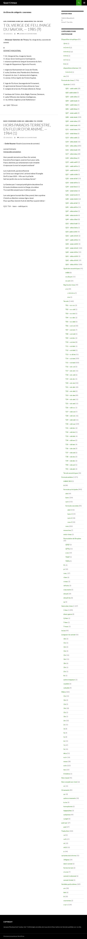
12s (64, 700)
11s (64, 696)
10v (64, 639)
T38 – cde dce (70, 457)
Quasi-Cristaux (10, 2)
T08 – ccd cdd (70, 334)
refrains (66, 585)
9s (64, 749)
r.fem (65, 577)
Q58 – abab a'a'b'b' (71, 244)
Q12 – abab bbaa (71, 133)
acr (4, 21)
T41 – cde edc (70, 469)
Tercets (66, 301)
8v (64, 675)
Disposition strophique (69, 39)
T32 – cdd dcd (70, 432)
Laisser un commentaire (28, 34)
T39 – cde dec (70, 461)
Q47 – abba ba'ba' (71, 211)
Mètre (63, 692)
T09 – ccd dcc (70, 338)
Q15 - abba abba (27, 121)
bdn (64, 892)
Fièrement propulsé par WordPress (13, 936)
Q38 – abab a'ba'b (71, 199)
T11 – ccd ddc (70, 346)
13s (64, 704)
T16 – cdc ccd (70, 367)
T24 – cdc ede (70, 399)
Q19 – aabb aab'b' (71, 162)
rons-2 (70, 522)
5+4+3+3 (68, 72)
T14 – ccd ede (70, 358)
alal (66, 493)
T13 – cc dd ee (70, 354)
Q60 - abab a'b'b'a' (27, 21)
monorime (67, 530)
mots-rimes (67, 534)
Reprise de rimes (69, 285)
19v (64, 667)
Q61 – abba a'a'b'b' (71, 256)
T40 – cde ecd (70, 465)
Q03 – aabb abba (71, 97)
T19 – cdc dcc (70, 379)
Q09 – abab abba (71, 121)
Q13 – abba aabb (71, 138)
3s (64, 729)
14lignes (66, 860)
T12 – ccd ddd (70, 350)
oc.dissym (68, 277)
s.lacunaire (67, 590)
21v (64, 671)
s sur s (65, 905)
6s (64, 741)
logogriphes (67, 810)
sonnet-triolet (68, 880)
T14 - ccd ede (38, 121)
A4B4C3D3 (67, 481)
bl (64, 485)
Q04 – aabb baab (71, 101)
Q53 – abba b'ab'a (71, 228)
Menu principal (84, 2)
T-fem (65, 622)
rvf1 (64, 839)
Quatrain (66, 84)
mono (65, 761)
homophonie (67, 806)
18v (64, 663)
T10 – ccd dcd (70, 342)
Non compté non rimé (69, 782)
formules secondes (72, 506)
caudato (66, 684)
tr (64, 851)
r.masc (65, 581)
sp (64, 602)
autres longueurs (69, 680)
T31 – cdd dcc (70, 428)
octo (65, 765)
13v (64, 651)
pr (64, 569)
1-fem (65, 610)
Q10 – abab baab (71, 125)
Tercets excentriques (70, 473)
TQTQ (67, 561)
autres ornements (69, 798)
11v (64, 643)
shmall (65, 594)
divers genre (67, 614)
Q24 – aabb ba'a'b (71, 170)
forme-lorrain (68, 868)
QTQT (67, 545)
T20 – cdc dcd (70, 383)
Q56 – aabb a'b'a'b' (71, 236)
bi (64, 896)
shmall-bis (67, 598)
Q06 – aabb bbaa (71, 109)
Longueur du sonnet (68, 635)
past (64, 827)
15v (64, 655)
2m (64, 720)
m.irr (18, 21)
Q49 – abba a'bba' (71, 219)
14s (64, 708)
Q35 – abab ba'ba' (71, 191)
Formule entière (67, 477)
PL (64, 565)
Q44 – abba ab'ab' (71, 203)
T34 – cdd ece (70, 440)
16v (64, 659)
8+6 (64, 64)
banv (5, 121)
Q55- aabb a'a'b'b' (71, 232)
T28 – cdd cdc (70, 416)
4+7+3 (65, 60)
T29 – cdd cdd (70, 420)
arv (64, 888)
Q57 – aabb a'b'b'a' (71, 240)
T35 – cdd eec (70, 444)
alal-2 (69, 510)
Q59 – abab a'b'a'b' (71, 248)
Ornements (65, 790)
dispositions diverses (70, 68)
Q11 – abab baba (71, 129)
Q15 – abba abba (71, 146)
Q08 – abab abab (71, 117)
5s (64, 737)
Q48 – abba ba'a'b (71, 215)
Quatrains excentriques (71, 268)
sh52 (65, 847)
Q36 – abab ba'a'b (71, 195)
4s (64, 733)
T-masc (65, 626)
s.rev (67, 553)
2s (64, 725)
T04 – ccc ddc (70, 318)
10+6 (65, 43)
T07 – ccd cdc (70, 330)
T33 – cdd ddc (70, 436)
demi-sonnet (67, 864)
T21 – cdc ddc (70, 387)
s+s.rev (65, 872)
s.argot (65, 819)
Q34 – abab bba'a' (71, 187)
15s (64, 712)
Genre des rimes (67, 606)
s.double (66, 688)
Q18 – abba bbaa (71, 158)
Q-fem (65, 618)
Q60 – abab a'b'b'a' (71, 252)
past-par (64, 823)
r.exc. (65, 573)
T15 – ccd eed (70, 363)
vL (64, 786)
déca (65, 753)
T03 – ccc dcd (70, 313)
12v (64, 647)
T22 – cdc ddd (70, 391)
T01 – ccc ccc (70, 305)
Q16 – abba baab (71, 150)
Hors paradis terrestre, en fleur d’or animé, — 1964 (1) (27, 129)
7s (64, 745)
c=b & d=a (71, 293)
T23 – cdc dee (70, 395)
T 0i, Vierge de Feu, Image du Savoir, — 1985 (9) (27, 27)
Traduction (65, 831)
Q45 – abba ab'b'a (71, 207)
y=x (66, 289)
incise (63, 630)
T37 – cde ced (70, 453)
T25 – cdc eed (70, 403)
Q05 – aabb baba (71, 105)
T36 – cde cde (70, 448)
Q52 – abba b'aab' (71, 223)
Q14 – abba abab (71, 142)
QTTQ (67, 549)
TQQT (67, 557)
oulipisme (66, 815)
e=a (69, 297)
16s (64, 716)
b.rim (65, 802)
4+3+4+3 (66, 48)
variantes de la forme (68, 855)
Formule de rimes (67, 80)
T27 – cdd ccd (70, 412)
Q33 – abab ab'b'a (71, 183)
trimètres (66, 774)
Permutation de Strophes (72, 538)
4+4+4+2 (66, 52)
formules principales (70, 489)
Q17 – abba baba (71, 154)
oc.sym (67, 281)
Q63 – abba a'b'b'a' (71, 264)
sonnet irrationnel (69, 876)
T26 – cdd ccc (70, 408)
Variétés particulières (68, 884)
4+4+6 (65, 56)
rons (67, 526)
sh (64, 843)
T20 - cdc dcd (38, 21)
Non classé (65, 778)
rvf (64, 835)
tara (64, 770)
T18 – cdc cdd (70, 375)
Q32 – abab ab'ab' (71, 178)
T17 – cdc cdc (70, 371)
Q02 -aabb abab (71, 93)
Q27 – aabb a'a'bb (71, 174)
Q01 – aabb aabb (71, 88)
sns (64, 76)
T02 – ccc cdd (70, 309)
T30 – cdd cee (70, 424)
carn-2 (70, 518)
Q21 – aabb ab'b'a (71, 166)
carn (67, 502)
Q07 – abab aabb (71, 113)
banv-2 (70, 514)
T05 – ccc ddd (70, 322)
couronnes (11, 21)
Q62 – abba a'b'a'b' (71, 260)
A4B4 (67, 273)
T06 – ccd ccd (70, 326)
